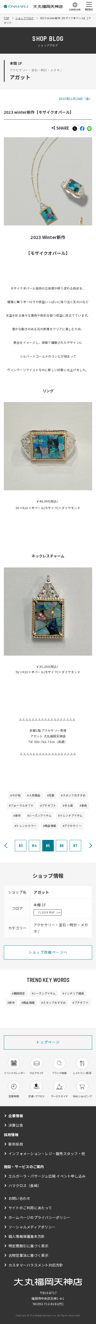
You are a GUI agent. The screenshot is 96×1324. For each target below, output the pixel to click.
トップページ (48, 1042)
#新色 (83, 805)
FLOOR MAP (46, 912)
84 (34, 845)
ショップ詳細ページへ (48, 952)
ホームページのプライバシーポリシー (39, 1217)
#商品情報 (49, 826)
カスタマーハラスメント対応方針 (35, 1265)
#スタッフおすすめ (73, 795)
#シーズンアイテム (39, 815)
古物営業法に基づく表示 (28, 1255)
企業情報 (15, 1115)
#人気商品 (33, 795)
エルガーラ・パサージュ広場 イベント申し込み (47, 1176)
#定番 (51, 795)
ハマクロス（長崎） (24, 1185)
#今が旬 (15, 795)
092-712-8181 (47, 1304)
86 (62, 845)
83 (21, 845)
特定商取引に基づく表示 (28, 1245)
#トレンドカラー (25, 826)
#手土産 (68, 805)
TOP (6, 18)
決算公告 (15, 1125)
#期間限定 (18, 993)
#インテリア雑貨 (73, 993)
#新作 (17, 815)
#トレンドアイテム (70, 815)
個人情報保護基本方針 (26, 1236)
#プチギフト (48, 805)
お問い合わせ (19, 1198)
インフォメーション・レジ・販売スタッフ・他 (46, 1153)
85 (48, 845)
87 (75, 845)
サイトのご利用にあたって (30, 1207)
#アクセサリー (72, 826)
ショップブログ (24, 18)
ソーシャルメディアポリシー (32, 1226)
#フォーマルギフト (21, 805)
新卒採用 (15, 1144)
